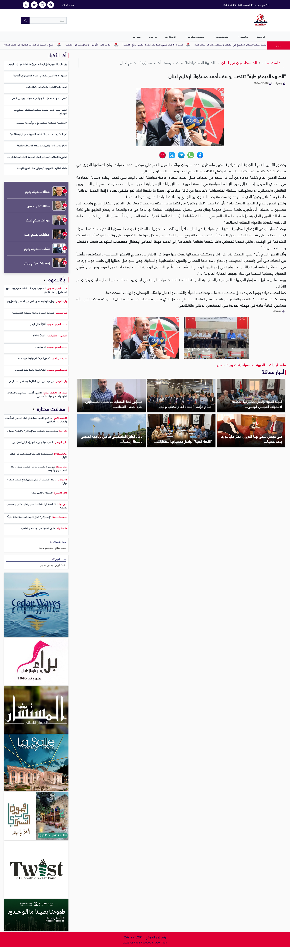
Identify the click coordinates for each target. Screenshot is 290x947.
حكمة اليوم (60, 559)
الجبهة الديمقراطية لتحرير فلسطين (240, 364)
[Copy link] (162, 155)
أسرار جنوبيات (59, 542)
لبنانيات (244, 36)
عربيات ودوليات (195, 36)
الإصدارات (170, 36)
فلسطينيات (222, 36)
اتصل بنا (137, 36)
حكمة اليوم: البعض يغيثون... (52, 565)
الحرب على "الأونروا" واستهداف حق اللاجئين (121, 44)
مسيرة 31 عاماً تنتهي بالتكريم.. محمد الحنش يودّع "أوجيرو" (185, 44)
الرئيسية (260, 36)
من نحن (153, 36)
